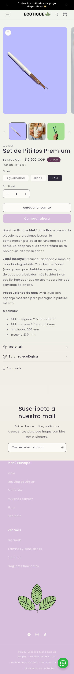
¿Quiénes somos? (20, 499)
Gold (54, 178)
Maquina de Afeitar (21, 482)
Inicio (11, 473)
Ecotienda (15, 490)
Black (40, 178)
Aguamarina (18, 178)
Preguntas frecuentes (23, 566)
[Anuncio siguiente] (67, 5)
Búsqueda (15, 540)
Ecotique (33, 651)
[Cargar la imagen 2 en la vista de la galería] (36, 131)
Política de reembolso (43, 656)
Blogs (11, 507)
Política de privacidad (24, 662)
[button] (7, 14)
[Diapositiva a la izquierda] (4, 132)
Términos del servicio (54, 662)
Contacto (14, 516)
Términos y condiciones (25, 549)
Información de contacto (39, 668)
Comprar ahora (37, 219)
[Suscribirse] (62, 447)
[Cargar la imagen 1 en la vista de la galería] (17, 131)
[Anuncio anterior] (7, 5)
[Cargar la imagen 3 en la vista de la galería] (56, 131)
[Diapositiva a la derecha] (70, 132)
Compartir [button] (14, 368)
